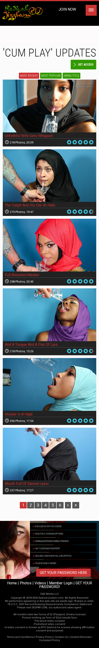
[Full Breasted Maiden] (49, 245)
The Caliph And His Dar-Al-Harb (30, 205)
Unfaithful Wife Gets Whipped (28, 136)
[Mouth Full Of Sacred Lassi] (49, 454)
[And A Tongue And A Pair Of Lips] (49, 314)
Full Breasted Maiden (22, 275)
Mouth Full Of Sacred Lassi (27, 483)
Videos (40, 583)
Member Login (61, 583)
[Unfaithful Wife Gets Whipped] (49, 106)
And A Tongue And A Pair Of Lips (31, 344)
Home (12, 583)
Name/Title (71, 75)
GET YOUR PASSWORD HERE (63, 572)
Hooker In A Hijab (19, 414)
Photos (26, 583)
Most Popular (51, 75)
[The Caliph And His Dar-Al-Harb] (49, 175)
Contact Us (61, 637)
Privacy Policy (44, 637)
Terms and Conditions (20, 637)
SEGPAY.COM (39, 607)
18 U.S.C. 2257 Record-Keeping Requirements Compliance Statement (49, 604)
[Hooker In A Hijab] (49, 384)
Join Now (67, 9)
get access (85, 64)
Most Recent (29, 75)
